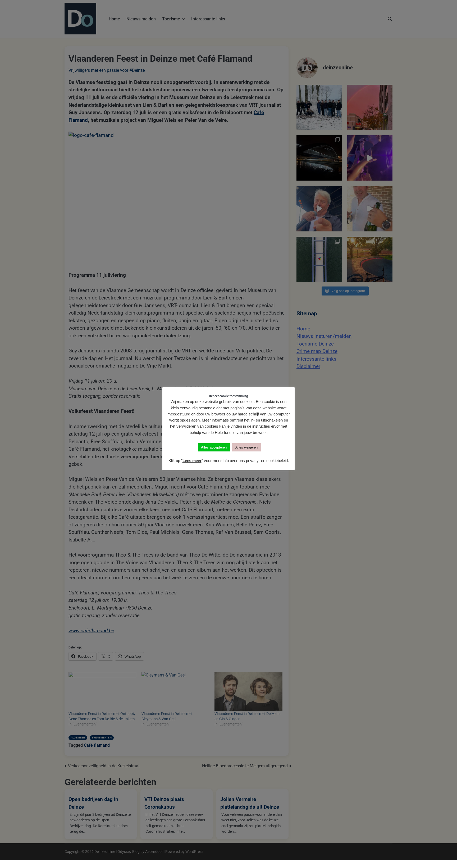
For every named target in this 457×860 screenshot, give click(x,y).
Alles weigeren (246, 447)
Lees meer (192, 460)
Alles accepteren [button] (214, 447)
